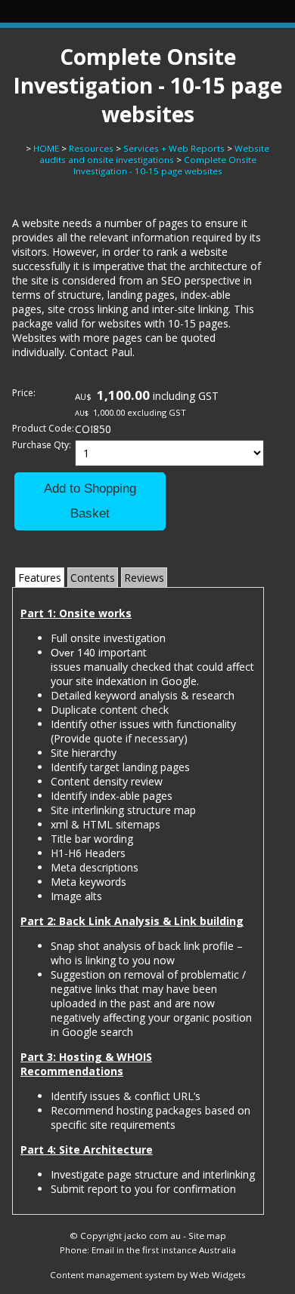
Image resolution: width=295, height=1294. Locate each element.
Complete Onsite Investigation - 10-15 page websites (164, 165)
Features (39, 577)
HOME (46, 148)
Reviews (144, 577)
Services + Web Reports (174, 148)
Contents (92, 577)
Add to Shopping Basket (90, 501)
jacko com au (152, 1235)
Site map (207, 1235)
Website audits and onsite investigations (154, 154)
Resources (91, 148)
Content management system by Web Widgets (148, 1274)
